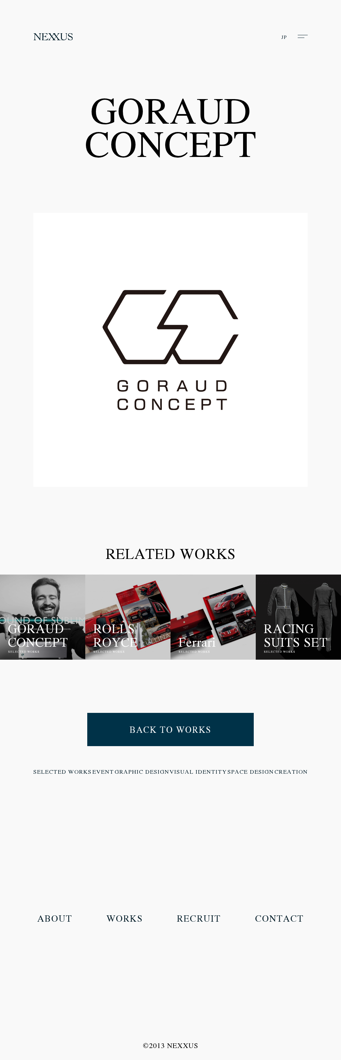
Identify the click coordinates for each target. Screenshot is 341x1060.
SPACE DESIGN (250, 771)
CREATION (291, 771)
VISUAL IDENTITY (198, 771)
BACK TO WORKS (170, 729)
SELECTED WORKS (62, 771)
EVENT (103, 771)
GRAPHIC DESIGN (142, 771)
